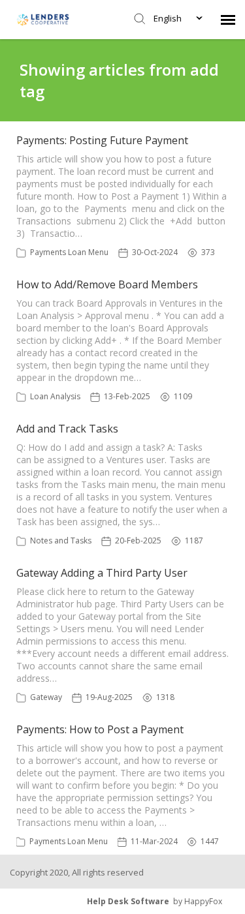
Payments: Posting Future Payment (102, 140)
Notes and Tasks (60, 540)
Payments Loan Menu (69, 252)
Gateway (46, 697)
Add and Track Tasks (67, 428)
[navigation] (228, 19)
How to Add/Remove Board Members (107, 284)
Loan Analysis (55, 396)
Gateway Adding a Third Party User (102, 573)
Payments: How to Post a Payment (100, 729)
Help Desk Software (128, 901)
